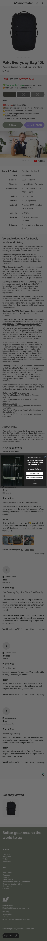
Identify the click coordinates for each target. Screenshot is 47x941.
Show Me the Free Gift (34, 473)
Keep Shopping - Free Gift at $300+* (34, 477)
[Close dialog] (44, 457)
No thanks (35, 480)
